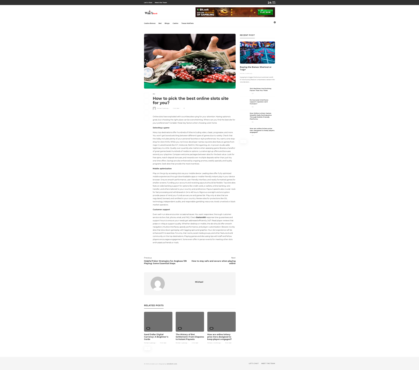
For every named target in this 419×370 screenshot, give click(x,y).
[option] (158, 328)
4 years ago (184, 343)
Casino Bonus (149, 23)
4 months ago (216, 343)
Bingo (167, 23)
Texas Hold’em (187, 23)
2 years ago (152, 343)
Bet (160, 23)
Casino (175, 23)
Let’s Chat (148, 2)
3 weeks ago (248, 73)
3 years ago (165, 108)
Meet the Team (161, 2)
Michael (159, 108)
